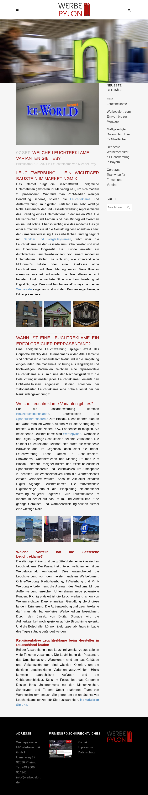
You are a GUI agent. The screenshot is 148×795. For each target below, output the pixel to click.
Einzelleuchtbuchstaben (32, 414)
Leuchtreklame (61, 164)
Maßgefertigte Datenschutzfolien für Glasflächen (119, 134)
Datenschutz (86, 752)
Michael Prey (87, 164)
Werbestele (24, 289)
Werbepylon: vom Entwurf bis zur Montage (119, 116)
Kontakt (83, 742)
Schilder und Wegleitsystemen (47, 239)
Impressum (85, 747)
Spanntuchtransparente (32, 419)
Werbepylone (72, 434)
